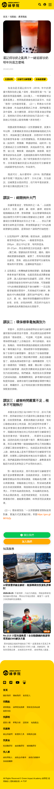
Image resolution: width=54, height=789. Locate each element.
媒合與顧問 (8, 734)
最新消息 (7, 711)
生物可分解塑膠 (24, 79)
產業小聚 (46, 631)
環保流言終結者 (33, 707)
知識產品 (46, 581)
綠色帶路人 (8, 757)
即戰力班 (17, 722)
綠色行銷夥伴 (34, 757)
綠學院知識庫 (18, 707)
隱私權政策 (15, 781)
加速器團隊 (8, 761)
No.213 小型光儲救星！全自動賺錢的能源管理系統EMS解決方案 (26, 637)
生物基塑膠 (41, 79)
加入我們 (27, 541)
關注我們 (28, 535)
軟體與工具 (19, 734)
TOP (24, 781)
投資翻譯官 (8, 746)
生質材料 (9, 79)
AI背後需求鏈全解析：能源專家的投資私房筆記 (27, 587)
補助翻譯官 (31, 746)
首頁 (5, 17)
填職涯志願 (31, 734)
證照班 (26, 722)
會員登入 (27, 695)
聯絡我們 (17, 695)
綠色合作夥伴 (20, 757)
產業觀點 (7, 707)
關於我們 (7, 695)
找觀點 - (18, 17)
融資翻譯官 (19, 746)
